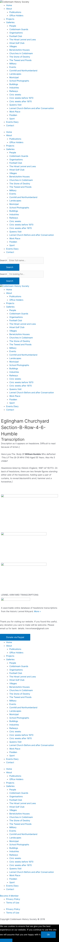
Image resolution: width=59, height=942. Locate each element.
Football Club (15, 36)
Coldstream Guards (18, 29)
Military (12, 63)
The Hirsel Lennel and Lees (22, 39)
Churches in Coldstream (21, 53)
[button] (15, 637)
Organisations (16, 32)
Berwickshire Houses (19, 50)
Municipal (14, 77)
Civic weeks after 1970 (20, 101)
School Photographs (19, 81)
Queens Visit (15, 105)
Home (9, 5)
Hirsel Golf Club (16, 43)
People (12, 26)
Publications (15, 12)
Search (3, 260)
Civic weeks (15, 94)
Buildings (13, 84)
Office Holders (16, 15)
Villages (13, 46)
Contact (10, 125)
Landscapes (15, 74)
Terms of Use (12, 902)
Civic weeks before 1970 (21, 98)
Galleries (10, 22)
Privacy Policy (13, 899)
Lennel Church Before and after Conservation (31, 108)
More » (37, 611)
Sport (12, 118)
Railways (13, 91)
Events (12, 67)
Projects (10, 19)
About (9, 8)
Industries (14, 87)
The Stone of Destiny (19, 57)
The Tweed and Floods (20, 60)
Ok (48, 934)
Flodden (13, 115)
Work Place (14, 111)
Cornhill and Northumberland (23, 70)
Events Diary (12, 122)
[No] (6, 940)
